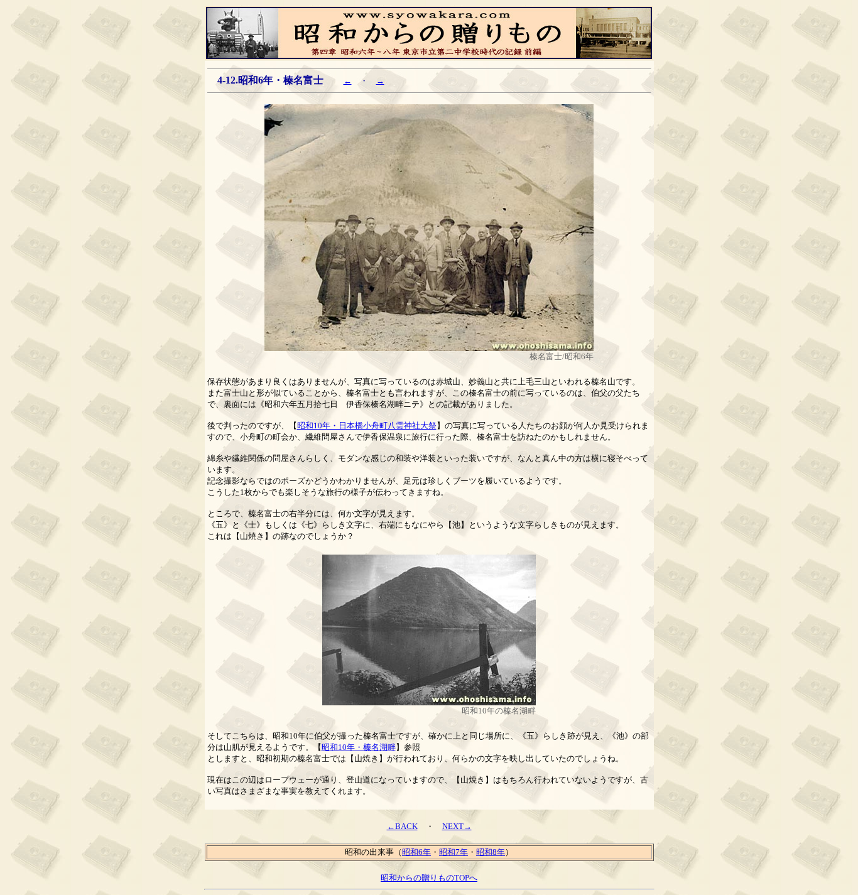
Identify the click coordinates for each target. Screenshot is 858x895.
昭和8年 (490, 852)
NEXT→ (457, 826)
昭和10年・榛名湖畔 (359, 747)
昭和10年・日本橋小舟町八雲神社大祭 (367, 425)
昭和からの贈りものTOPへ (429, 877)
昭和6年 (416, 852)
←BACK (402, 826)
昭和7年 (453, 852)
